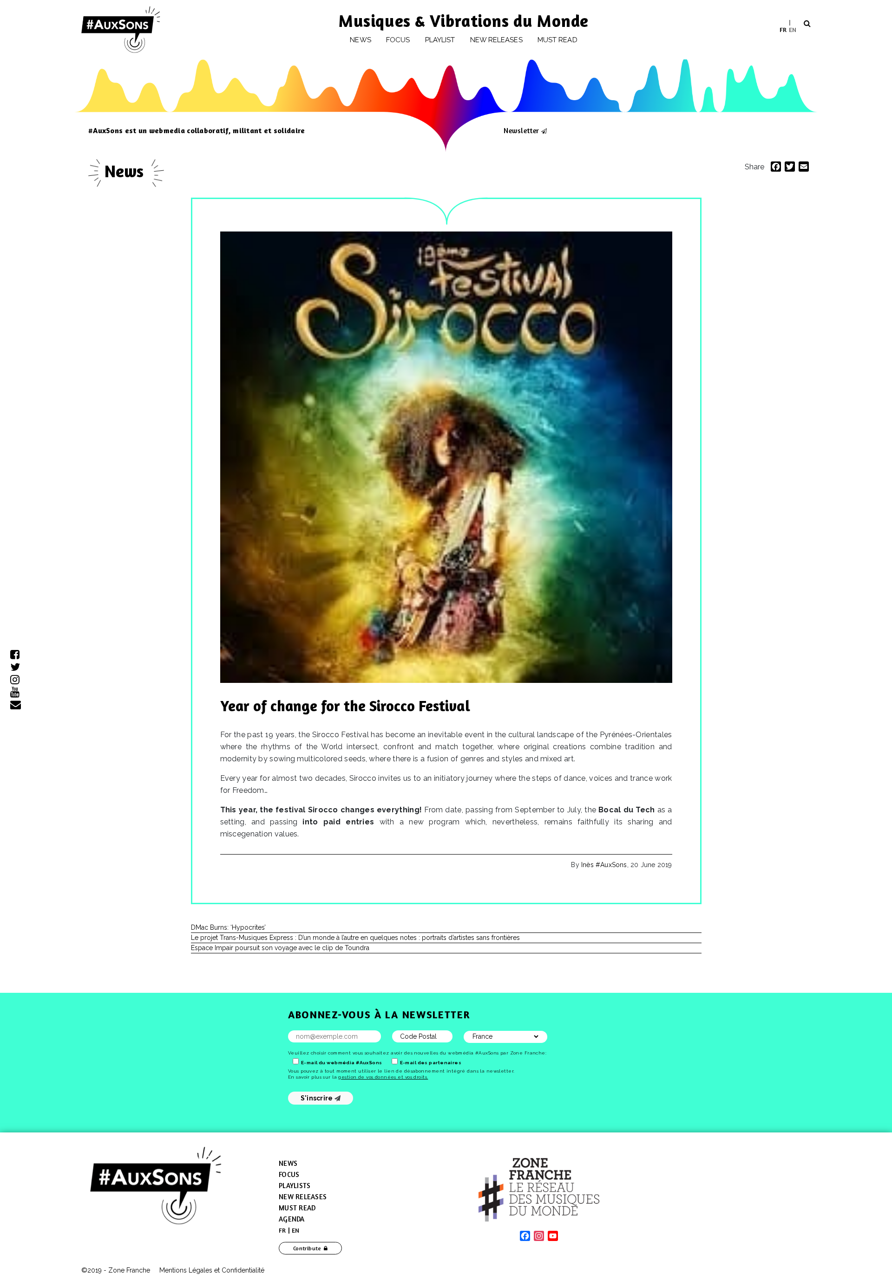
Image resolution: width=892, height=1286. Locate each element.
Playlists (294, 1185)
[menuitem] (783, 29)
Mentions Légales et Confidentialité (211, 1270)
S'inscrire (317, 1098)
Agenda (292, 1219)
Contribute (307, 1248)
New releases (496, 40)
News (360, 40)
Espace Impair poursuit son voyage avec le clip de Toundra (280, 948)
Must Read (557, 40)
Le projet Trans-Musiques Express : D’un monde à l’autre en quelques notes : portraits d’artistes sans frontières (355, 937)
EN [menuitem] (792, 29)
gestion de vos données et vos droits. (383, 1077)
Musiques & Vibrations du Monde (464, 21)
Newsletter (521, 130)
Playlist (440, 40)
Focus (398, 40)
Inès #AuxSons (604, 864)
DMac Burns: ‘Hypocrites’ (228, 927)
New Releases (303, 1196)
